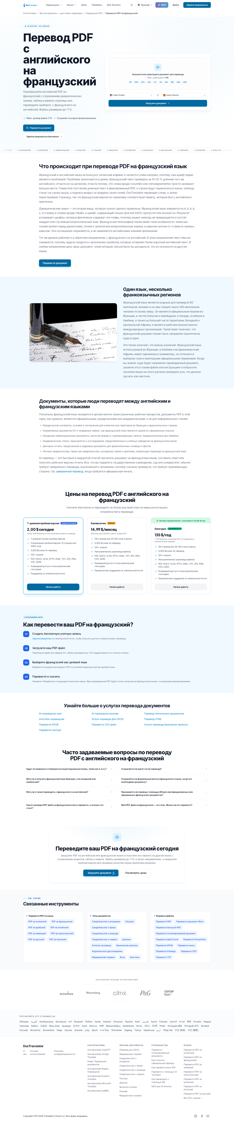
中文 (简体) (180, 1030)
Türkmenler (116, 1030)
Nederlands (128, 1026)
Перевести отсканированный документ (176, 933)
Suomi (154, 1021)
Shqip (59, 1030)
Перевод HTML (153, 719)
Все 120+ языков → (193, 1098)
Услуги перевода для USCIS (108, 719)
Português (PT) (191, 1026)
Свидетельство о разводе (105, 933)
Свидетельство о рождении (106, 921)
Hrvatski (197, 1021)
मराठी (101, 1026)
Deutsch (107, 1021)
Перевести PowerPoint (194, 939)
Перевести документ (40, 128)
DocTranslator (33, 1046)
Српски (68, 1030)
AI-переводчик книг (50, 713)
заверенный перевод (69, 471)
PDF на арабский (36, 927)
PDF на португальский (62, 933)
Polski (162, 1026)
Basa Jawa (54, 1026)
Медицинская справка (103, 957)
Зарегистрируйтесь (42, 638)
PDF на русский (36, 939)
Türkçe (137, 1030)
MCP (163, 5)
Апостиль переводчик (51, 719)
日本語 (43, 1026)
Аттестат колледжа (101, 945)
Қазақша (66, 1026)
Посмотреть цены (135, 872)
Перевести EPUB (48, 724)
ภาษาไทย (104, 1030)
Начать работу (53, 587)
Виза (122, 957)
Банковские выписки (127, 945)
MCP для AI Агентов (161, 1086)
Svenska (78, 1030)
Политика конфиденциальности (64, 1052)
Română (205, 1026)
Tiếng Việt (167, 1030)
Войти (176, 5)
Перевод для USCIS (129, 1050)
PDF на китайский (59, 927)
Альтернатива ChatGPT (98, 1050)
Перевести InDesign (166, 951)
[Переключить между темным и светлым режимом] (132, 5)
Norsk (139, 1026)
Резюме (123, 1091)
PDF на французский (62, 921)
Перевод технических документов (164, 713)
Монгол (93, 1026)
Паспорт (129, 921)
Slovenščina (48, 1030)
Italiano (34, 1026)
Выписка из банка (128, 1087)
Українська (148, 1030)
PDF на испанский (37, 921)
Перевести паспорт (50, 730)
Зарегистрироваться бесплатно (42, 136)
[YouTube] (208, 1116)
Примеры (97, 5)
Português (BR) (175, 1026)
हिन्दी (189, 1021)
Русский (24, 1030)
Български (61, 1021)
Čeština (88, 1021)
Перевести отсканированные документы (160, 1053)
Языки (70, 5)
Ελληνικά (118, 1021)
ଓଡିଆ (147, 1026)
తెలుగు (95, 1030)
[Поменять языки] (158, 95)
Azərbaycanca (46, 1021)
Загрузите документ (99, 872)
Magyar (207, 1021)
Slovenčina (35, 1030)
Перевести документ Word (189, 921)
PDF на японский (57, 939)
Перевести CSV (188, 951)
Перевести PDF (163, 921)
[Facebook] (202, 1116)
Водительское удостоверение (107, 951)
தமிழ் (87, 1030)
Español (129, 1021)
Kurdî (84, 1026)
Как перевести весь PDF (163, 1067)
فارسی (145, 1021)
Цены (84, 5)
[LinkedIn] (196, 1116)
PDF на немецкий (37, 933)
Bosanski (78, 1021)
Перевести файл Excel (167, 939)
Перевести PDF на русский (197, 1093)
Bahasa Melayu (113, 1026)
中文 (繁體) (193, 1030)
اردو (159, 1030)
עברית (182, 1021)
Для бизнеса (114, 5)
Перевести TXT (163, 957)
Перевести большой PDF (168, 927)
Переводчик (52, 5)
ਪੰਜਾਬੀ (154, 1026)
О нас (25, 1052)
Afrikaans (24, 1021)
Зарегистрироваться (197, 5)
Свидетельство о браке (104, 927)
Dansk (98, 1021)
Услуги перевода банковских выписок (166, 724)
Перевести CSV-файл (104, 724)
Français (163, 1021)
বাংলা (70, 1021)
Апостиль (134, 957)
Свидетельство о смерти (104, 939)
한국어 (76, 1026)
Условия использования (37, 1052)
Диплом (126, 939)
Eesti (137, 1021)
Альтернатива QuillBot (98, 1090)
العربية (34, 1021)
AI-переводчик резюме (105, 713)
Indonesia (24, 1026)
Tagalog (128, 1030)
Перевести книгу (186, 945)
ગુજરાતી (173, 1021)
